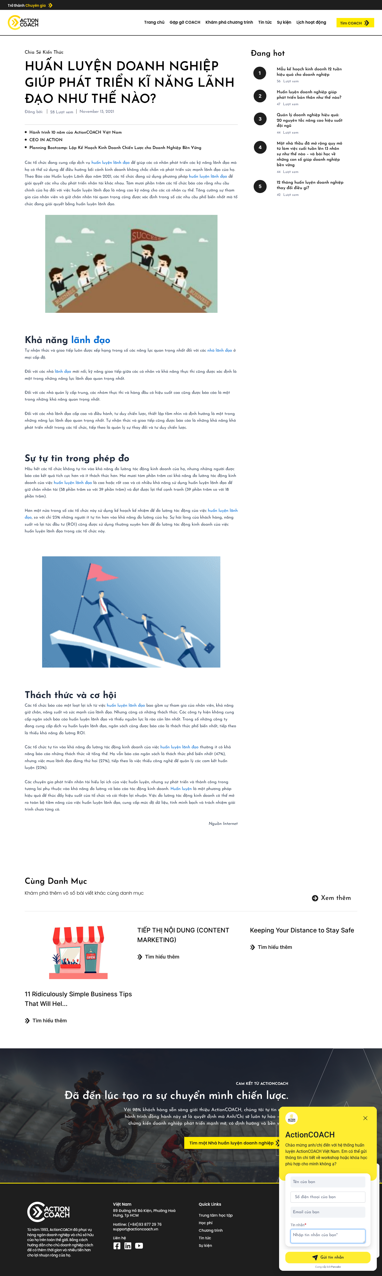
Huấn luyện (181, 789)
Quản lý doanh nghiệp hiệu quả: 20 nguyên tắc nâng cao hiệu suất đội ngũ (310, 120)
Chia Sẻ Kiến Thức (44, 52)
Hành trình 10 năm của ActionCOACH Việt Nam (75, 132)
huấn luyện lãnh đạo (110, 163)
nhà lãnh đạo (219, 350)
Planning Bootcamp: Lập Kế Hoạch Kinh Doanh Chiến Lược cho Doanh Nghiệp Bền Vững (115, 148)
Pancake (336, 1266)
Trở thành (27, 5)
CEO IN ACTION (46, 140)
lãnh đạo (90, 340)
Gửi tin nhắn (332, 1257)
